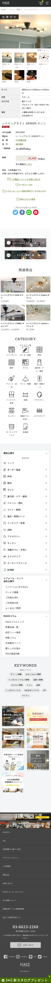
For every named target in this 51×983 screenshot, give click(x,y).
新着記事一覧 (11, 627)
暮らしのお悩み (13, 648)
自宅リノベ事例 (13, 632)
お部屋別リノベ (13, 643)
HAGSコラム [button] (10, 616)
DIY (44, 690)
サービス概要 (11, 592)
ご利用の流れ (11, 597)
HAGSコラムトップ (14, 621)
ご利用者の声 (11, 602)
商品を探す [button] (9, 453)
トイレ (29, 685)
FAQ (4, 841)
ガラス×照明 (17, 685)
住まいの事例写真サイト (12, 917)
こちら (29, 164)
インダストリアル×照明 (18, 679)
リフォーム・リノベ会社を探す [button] (13, 579)
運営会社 (6, 875)
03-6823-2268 (25, 926)
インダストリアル (13, 690)
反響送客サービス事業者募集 (13, 909)
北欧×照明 (38, 679)
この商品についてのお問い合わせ (25, 179)
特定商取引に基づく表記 (12, 849)
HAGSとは (6, 832)
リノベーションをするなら (16, 586)
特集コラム (10, 637)
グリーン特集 (16, 674)
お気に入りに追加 (27, 199)
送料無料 (19, 144)
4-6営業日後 (21, 140)
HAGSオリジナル (31, 690)
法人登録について (9, 900)
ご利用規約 (7, 866)
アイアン (25, 695)
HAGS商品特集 (12, 653)
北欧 (38, 685)
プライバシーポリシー (11, 858)
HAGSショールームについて (13, 892)
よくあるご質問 (13, 608)
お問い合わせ (8, 883)
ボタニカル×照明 (33, 674)
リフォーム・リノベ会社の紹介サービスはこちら (25, 190)
